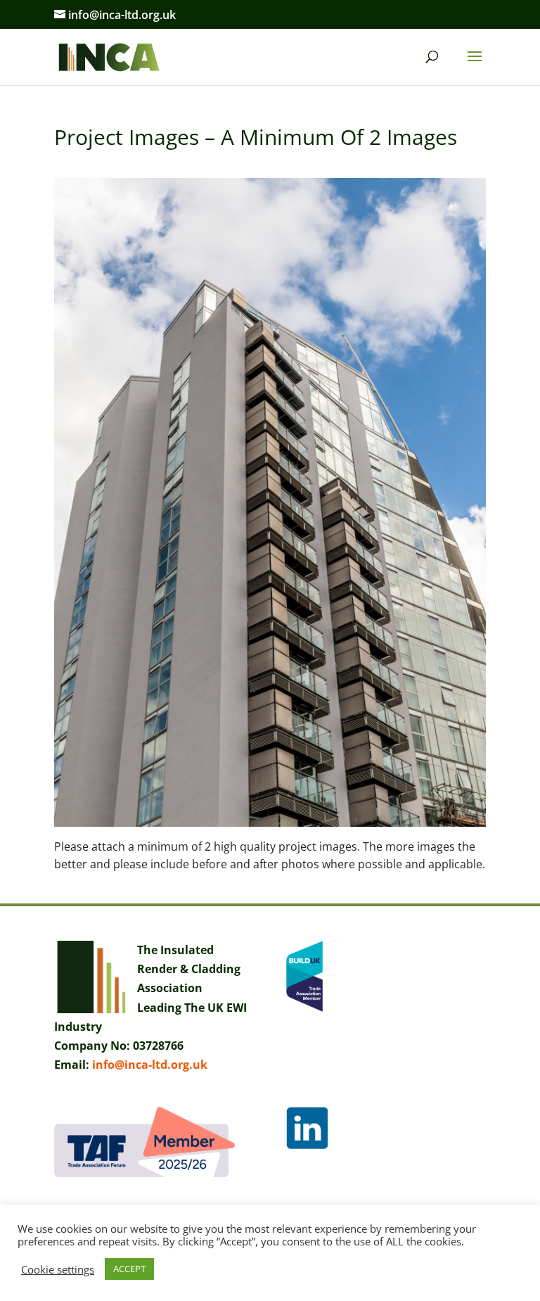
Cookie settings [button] (57, 1269)
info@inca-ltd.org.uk (149, 1064)
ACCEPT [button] (129, 1268)
